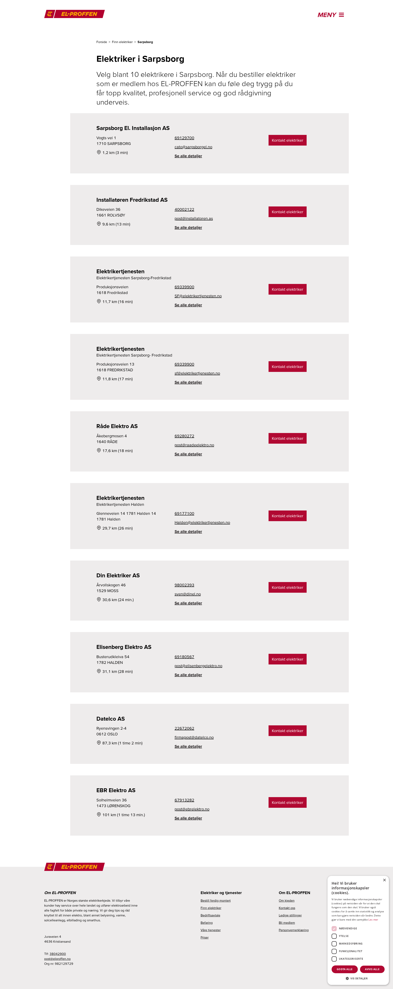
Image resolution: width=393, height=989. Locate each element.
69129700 (184, 138)
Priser (205, 937)
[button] (358, 978)
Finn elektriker (211, 908)
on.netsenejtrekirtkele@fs (197, 373)
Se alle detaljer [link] (188, 156)
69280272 (184, 436)
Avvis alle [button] (372, 969)
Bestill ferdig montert (216, 900)
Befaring (207, 922)
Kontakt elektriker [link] (287, 140)
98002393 (184, 585)
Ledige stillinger (290, 915)
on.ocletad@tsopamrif (194, 737)
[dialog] (358, 930)
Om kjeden (287, 900)
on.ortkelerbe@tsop (192, 809)
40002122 (184, 209)
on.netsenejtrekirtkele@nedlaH (202, 522)
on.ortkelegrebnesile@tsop (198, 665)
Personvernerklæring (294, 930)
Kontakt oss (287, 908)
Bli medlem (287, 922)
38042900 (58, 954)
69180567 (184, 656)
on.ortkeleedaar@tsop (194, 445)
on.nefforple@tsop (57, 959)
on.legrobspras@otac (193, 147)
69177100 (184, 513)
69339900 (184, 287)
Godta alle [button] (345, 969)
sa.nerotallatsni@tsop (194, 218)
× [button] (384, 880)
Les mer (373, 919)
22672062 (184, 728)
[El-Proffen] (77, 14)
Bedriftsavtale (210, 915)
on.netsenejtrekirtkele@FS (198, 296)
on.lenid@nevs (188, 594)
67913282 (184, 800)
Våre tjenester (211, 930)
